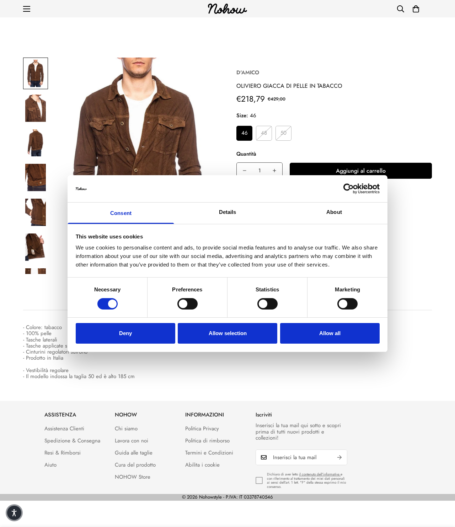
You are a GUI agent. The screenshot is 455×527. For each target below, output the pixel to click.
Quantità (246, 154)
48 (264, 133)
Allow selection (228, 333)
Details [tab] (227, 212)
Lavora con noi (131, 441)
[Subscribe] (339, 457)
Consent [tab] (121, 213)
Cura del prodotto (135, 465)
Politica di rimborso (207, 441)
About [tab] (334, 212)
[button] (416, 9)
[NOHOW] (227, 8)
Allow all (330, 333)
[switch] (187, 304)
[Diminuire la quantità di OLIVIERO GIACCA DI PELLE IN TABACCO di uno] (244, 170)
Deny (125, 333)
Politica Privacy (202, 428)
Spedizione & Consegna (72, 441)
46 (244, 133)
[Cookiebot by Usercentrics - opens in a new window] (348, 188)
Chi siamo (126, 428)
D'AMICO (247, 72)
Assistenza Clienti (64, 428)
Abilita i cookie (202, 465)
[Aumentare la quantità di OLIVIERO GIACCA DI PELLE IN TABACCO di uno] (274, 170)
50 (283, 133)
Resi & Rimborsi (62, 453)
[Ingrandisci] (204, 73)
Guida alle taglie (133, 453)
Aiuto (50, 465)
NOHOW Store (132, 477)
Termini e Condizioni (209, 453)
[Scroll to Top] (441, 488)
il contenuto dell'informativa (320, 474)
